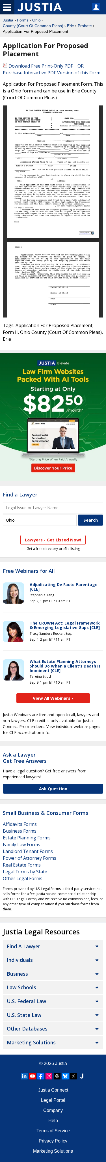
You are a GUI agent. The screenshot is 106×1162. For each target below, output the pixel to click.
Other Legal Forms (22, 878)
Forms (23, 20)
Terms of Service (53, 1130)
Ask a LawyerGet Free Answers (25, 757)
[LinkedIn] (24, 1076)
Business (17, 973)
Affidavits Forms (20, 824)
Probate (85, 25)
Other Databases (27, 1028)
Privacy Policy (53, 1141)
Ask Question (53, 788)
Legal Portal (53, 1100)
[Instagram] (49, 1076)
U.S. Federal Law (26, 1001)
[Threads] (57, 1076)
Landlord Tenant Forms (28, 851)
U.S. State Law (24, 1015)
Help (53, 1120)
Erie (70, 25)
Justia (8, 20)
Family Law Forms (21, 844)
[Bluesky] (65, 1076)
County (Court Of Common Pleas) (33, 25)
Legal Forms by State (25, 872)
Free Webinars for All (29, 571)
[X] (73, 1076)
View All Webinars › (53, 698)
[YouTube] (32, 1076)
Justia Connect (53, 1090)
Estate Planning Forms (27, 838)
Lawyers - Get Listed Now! (53, 540)
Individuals (20, 959)
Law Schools (21, 987)
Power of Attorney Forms (29, 858)
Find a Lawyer (20, 494)
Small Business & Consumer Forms (45, 812)
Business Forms (19, 831)
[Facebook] (40, 1076)
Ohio (36, 20)
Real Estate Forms (22, 865)
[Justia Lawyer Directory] (81, 1076)
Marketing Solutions (31, 1042)
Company (53, 1110)
